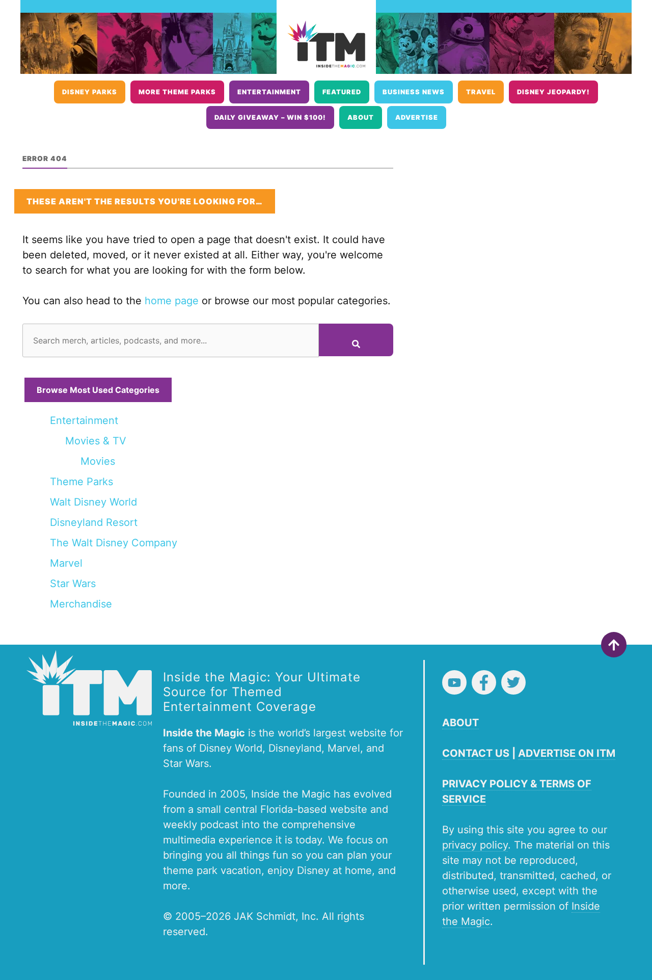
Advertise (416, 117)
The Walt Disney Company (113, 543)
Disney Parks (89, 92)
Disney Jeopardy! (553, 92)
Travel (481, 92)
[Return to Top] (614, 644)
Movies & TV (95, 441)
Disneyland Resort (94, 522)
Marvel (66, 563)
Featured (341, 92)
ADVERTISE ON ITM (566, 753)
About (360, 117)
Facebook (484, 682)
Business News (414, 92)
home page (172, 301)
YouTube (454, 682)
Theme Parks (81, 481)
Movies (97, 461)
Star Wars (73, 583)
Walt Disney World (93, 502)
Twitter (513, 682)
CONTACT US (475, 753)
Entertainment (269, 92)
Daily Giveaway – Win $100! (270, 117)
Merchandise (81, 604)
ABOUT (460, 723)
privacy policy (475, 845)
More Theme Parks (177, 92)
